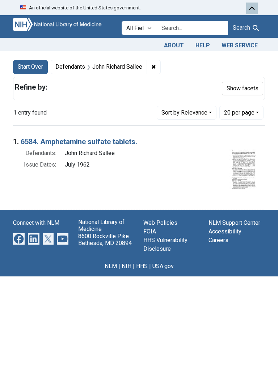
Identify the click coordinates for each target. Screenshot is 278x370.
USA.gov (163, 266)
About (174, 45)
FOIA (149, 231)
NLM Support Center (234, 222)
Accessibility (224, 231)
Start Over (30, 66)
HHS (142, 266)
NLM (111, 266)
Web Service (240, 45)
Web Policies (160, 222)
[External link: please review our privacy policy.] (19, 238)
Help (202, 45)
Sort (184, 112)
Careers (218, 240)
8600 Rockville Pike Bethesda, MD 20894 (105, 239)
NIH (126, 266)
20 (239, 112)
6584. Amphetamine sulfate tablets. (79, 141)
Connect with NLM (36, 222)
